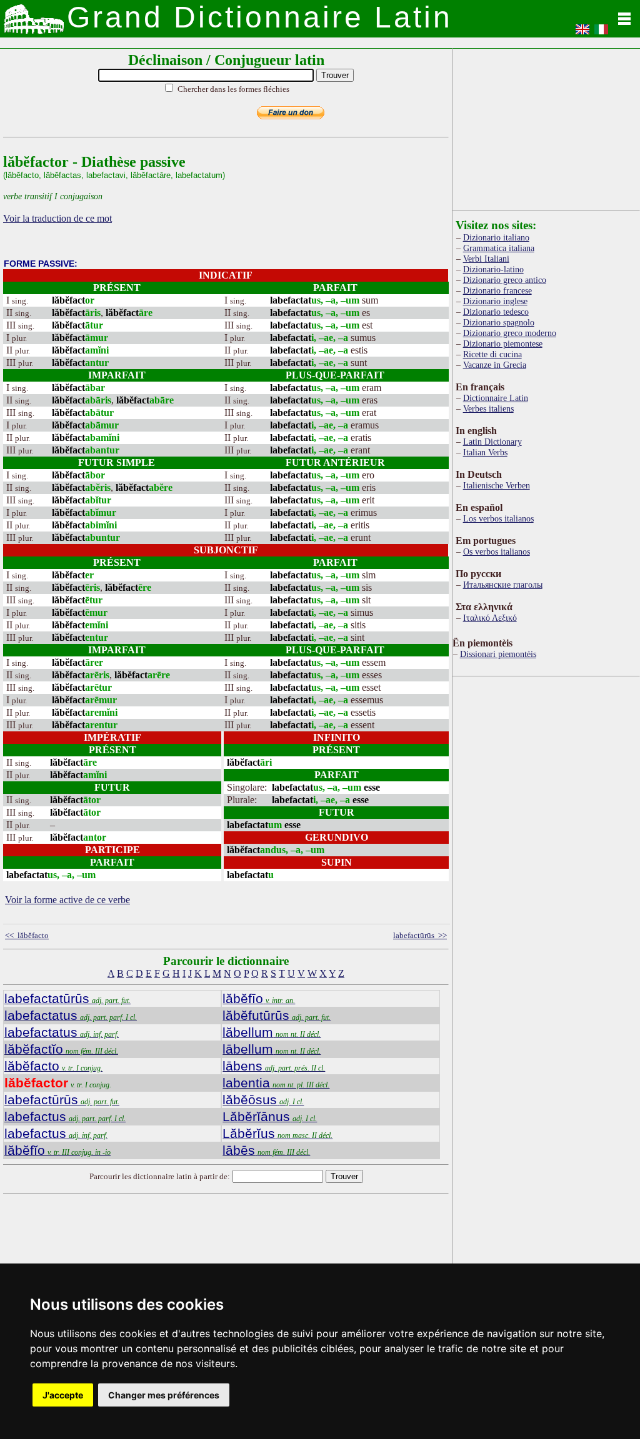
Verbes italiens (488, 408)
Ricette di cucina (492, 354)
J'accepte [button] (62, 1395)
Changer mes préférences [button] (163, 1395)
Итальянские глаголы (502, 585)
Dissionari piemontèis (498, 654)
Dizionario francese (497, 290)
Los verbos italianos (498, 518)
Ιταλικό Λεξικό (490, 618)
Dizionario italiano (496, 237)
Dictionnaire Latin (495, 398)
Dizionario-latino (493, 269)
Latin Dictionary (492, 442)
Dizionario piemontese (502, 344)
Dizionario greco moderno (509, 333)
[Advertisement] (546, 127)
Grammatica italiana (498, 248)
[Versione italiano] (601, 33)
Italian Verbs (485, 452)
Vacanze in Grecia (494, 365)
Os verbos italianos (496, 551)
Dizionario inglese (495, 301)
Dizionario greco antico (504, 280)
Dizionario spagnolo (498, 322)
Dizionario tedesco (496, 312)
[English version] (582, 33)
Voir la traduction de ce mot (57, 218)
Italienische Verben (496, 485)
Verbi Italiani (486, 259)
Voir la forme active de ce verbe (67, 899)
